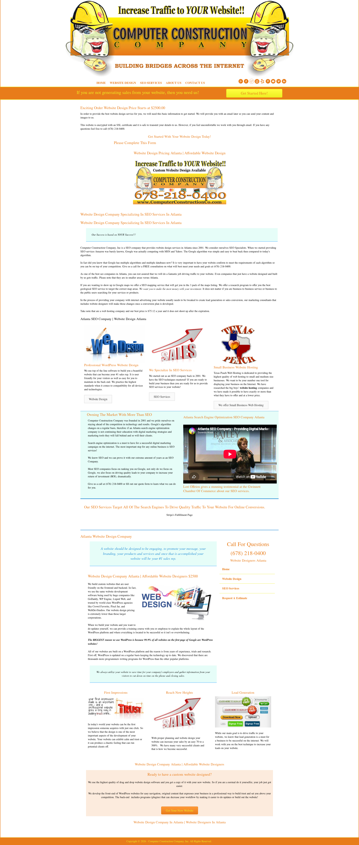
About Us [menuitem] (173, 83)
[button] (98, 399)
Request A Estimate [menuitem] (234, 598)
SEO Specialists (237, 247)
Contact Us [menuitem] (195, 83)
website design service (122, 113)
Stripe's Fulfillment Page (179, 515)
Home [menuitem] (101, 83)
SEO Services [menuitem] (151, 83)
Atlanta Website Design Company (106, 536)
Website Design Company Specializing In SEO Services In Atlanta (131, 214)
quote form (144, 484)
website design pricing (123, 610)
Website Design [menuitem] (123, 83)
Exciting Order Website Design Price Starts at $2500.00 (122, 107)
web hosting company (113, 311)
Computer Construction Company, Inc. (75, 9)
